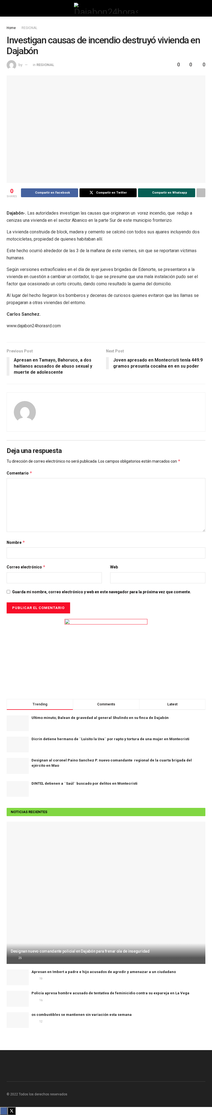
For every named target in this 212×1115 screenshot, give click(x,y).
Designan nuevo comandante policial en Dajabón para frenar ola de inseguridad (80, 951)
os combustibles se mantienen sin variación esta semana (81, 1015)
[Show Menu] (9, 8)
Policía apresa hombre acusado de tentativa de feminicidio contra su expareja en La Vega (110, 993)
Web (114, 567)
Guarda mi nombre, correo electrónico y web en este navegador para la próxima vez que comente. (101, 592)
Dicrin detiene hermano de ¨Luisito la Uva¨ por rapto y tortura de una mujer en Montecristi (110, 739)
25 (20, 958)
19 (41, 978)
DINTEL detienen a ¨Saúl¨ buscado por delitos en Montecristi (84, 783)
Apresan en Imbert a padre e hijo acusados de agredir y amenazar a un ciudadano (103, 972)
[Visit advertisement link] (106, 653)
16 (41, 1000)
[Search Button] (203, 8)
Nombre (16, 542)
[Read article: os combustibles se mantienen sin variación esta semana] (18, 1020)
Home (11, 28)
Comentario (19, 473)
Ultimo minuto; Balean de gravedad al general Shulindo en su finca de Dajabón (100, 718)
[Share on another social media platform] (201, 192)
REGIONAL (29, 28)
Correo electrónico (26, 567)
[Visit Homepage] (106, 8)
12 (41, 1021)
